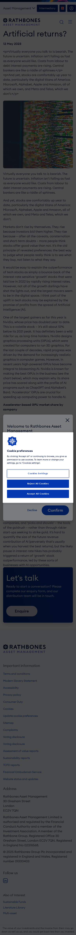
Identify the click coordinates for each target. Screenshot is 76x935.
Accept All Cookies (38, 493)
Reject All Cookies (38, 483)
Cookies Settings (38, 473)
